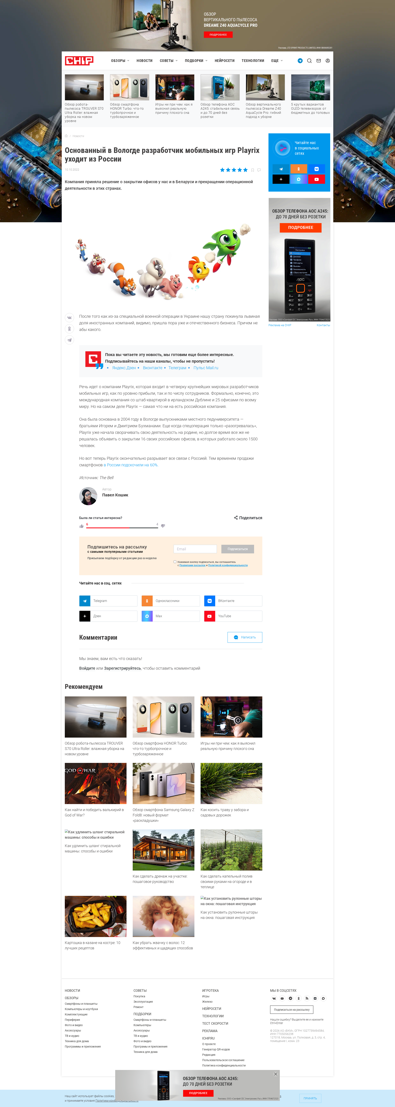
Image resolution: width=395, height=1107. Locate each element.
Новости (145, 60)
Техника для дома (77, 1041)
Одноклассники (167, 601)
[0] (163, 526)
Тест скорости (215, 1024)
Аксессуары (73, 1030)
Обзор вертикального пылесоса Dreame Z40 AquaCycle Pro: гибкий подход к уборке (263, 110)
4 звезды (239, 169)
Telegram (100, 601)
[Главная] (66, 136)
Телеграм (177, 367)
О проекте (209, 1044)
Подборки (194, 60)
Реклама (209, 1031)
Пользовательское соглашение (223, 1060)
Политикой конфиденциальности (228, 565)
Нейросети (225, 60)
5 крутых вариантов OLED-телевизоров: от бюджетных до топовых (310, 108)
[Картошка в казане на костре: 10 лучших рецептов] (96, 916)
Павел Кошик (115, 494)
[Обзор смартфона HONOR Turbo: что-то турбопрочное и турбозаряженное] (163, 717)
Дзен (97, 616)
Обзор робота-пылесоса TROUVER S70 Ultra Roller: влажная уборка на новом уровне (84, 112)
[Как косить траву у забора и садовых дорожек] (231, 783)
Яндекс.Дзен (124, 367)
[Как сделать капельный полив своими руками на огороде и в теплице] (231, 850)
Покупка (139, 996)
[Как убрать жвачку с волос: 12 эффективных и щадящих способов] (163, 916)
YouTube (224, 616)
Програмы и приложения (150, 1046)
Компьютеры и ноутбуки (81, 1009)
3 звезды (234, 169)
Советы (167, 60)
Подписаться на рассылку (292, 1009)
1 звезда (222, 169)
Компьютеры (142, 1025)
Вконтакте (152, 367)
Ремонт (139, 1007)
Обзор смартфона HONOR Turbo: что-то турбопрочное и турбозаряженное (127, 110)
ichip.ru (208, 1038)
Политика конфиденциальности (224, 1065)
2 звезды (228, 169)
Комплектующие (76, 1014)
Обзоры (118, 60)
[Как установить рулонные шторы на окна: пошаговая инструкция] (231, 901)
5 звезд (245, 169)
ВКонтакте (226, 601)
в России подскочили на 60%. (131, 464)
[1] (81, 526)
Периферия (72, 1019)
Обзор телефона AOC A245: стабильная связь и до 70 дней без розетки (220, 110)
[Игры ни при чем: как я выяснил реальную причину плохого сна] (231, 717)
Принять (310, 1098)
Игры (205, 996)
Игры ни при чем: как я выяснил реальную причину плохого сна (174, 108)
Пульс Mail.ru (206, 367)
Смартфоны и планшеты (81, 1003)
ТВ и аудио (72, 1035)
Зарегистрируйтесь (122, 668)
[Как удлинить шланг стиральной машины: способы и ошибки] (96, 834)
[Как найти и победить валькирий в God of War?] (96, 783)
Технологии (253, 60)
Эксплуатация (143, 1001)
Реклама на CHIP (279, 325)
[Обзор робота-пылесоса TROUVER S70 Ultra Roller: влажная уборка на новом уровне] (96, 717)
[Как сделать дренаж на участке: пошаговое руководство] (163, 850)
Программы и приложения (83, 1046)
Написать (248, 637)
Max (159, 616)
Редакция (208, 1054)
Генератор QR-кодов (216, 1049)
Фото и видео (74, 1025)
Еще (275, 60)
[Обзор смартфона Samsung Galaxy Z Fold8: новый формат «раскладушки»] (163, 783)
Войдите (87, 668)
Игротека (210, 991)
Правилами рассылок (192, 565)
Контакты (323, 325)
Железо (207, 1001)
